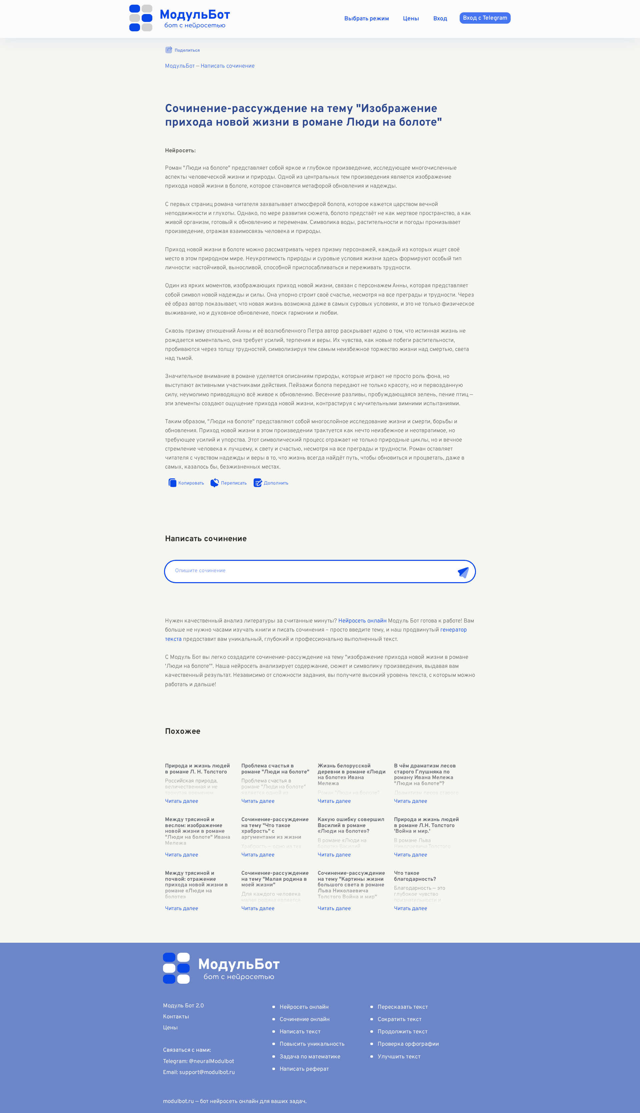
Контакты (176, 1017)
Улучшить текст (399, 1057)
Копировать (191, 483)
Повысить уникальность (312, 1044)
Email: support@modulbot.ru (199, 1072)
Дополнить (276, 483)
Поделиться (187, 50)
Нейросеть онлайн (362, 621)
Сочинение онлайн (305, 1019)
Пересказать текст (403, 1007)
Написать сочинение (228, 66)
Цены (411, 19)
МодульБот (180, 66)
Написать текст (300, 1032)
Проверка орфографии (408, 1044)
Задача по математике (310, 1057)
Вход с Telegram (485, 18)
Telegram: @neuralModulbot (198, 1061)
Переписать (234, 483)
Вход (440, 19)
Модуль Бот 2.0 (183, 1006)
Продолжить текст (403, 1032)
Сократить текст (400, 1019)
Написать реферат (304, 1069)
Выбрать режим (366, 19)
